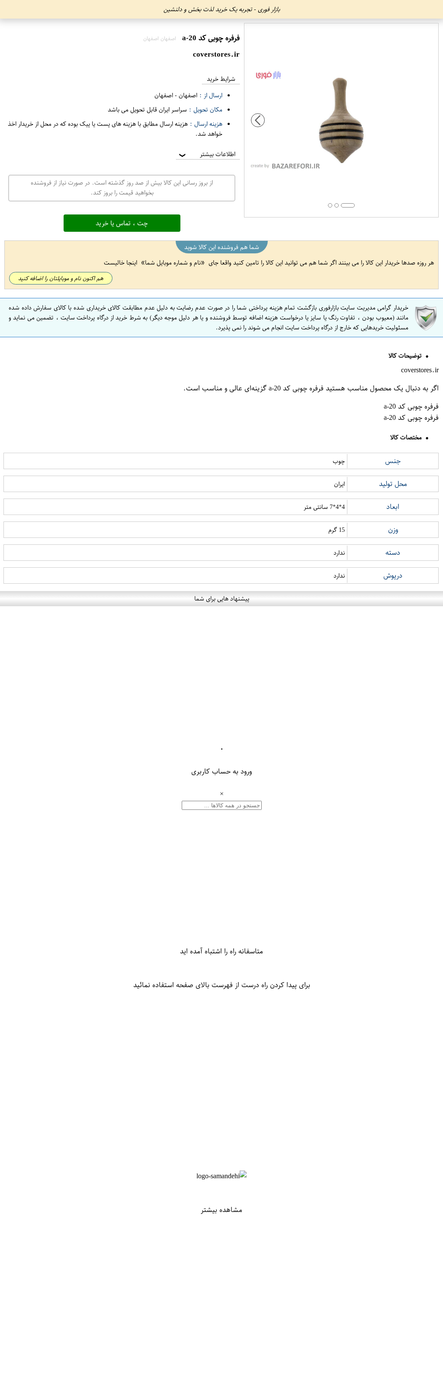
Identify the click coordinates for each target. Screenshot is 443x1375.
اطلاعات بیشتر (206, 154)
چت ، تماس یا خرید (122, 223)
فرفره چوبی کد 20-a (296, 388)
